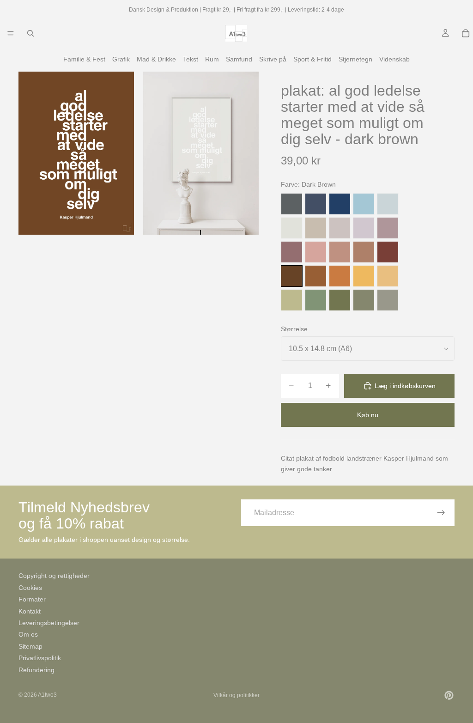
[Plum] (292, 252)
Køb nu (367, 415)
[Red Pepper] (388, 252)
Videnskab (394, 59)
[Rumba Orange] (340, 276)
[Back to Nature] (292, 300)
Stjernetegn (355, 59)
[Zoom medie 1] (76, 153)
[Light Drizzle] (388, 204)
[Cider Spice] (364, 252)
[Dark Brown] (292, 276)
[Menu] (10, 33)
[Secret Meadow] (340, 300)
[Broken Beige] (340, 228)
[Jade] (316, 300)
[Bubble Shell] (316, 252)
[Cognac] (316, 276)
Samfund (239, 59)
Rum (212, 59)
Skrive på (272, 59)
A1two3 (47, 695)
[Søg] (30, 33)
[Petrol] (316, 204)
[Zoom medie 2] (201, 153)
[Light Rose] (388, 228)
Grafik (121, 59)
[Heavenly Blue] (364, 204)
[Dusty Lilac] (364, 228)
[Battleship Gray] (388, 300)
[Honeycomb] (364, 276)
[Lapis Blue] (340, 204)
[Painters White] (292, 228)
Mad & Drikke (156, 59)
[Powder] (340, 252)
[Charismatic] (388, 276)
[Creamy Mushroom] (316, 228)
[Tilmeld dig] (441, 513)
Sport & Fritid (312, 59)
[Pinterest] (449, 695)
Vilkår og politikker (236, 695)
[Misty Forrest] (364, 300)
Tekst (190, 59)
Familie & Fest (84, 59)
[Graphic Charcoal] (292, 204)
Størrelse (294, 329)
